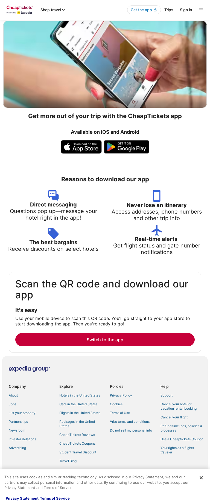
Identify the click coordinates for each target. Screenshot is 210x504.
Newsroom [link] (17, 430)
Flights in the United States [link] (79, 413)
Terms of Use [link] (120, 413)
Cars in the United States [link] (78, 404)
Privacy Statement (22, 498)
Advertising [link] (17, 448)
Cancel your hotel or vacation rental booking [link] (179, 406)
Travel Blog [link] (68, 461)
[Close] (201, 478)
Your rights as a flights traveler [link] (177, 450)
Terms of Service (55, 498)
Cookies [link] (116, 404)
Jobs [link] (12, 404)
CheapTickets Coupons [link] (77, 443)
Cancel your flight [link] (174, 417)
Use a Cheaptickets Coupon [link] (182, 439)
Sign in (186, 9)
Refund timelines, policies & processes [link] (181, 428)
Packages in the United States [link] (77, 423)
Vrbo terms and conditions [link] (130, 421)
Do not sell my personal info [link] (131, 430)
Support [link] (167, 395)
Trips (168, 9)
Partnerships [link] (18, 421)
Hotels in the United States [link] (79, 395)
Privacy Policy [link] (121, 395)
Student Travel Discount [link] (77, 452)
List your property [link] (22, 413)
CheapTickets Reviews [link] (77, 435)
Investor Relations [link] (22, 439)
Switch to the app (105, 339)
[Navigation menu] (201, 9)
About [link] (13, 395)
